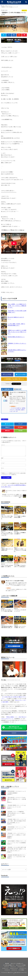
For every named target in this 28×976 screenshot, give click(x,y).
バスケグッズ (6, 966)
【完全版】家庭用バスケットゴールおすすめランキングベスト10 (16, 806)
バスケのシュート (5, 968)
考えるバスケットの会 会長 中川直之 (15, 580)
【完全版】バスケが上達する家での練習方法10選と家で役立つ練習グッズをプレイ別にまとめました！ (16, 849)
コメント (3, 445)
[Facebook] (6, 401)
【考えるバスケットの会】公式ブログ (14, 972)
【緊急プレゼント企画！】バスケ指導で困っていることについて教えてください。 (17, 332)
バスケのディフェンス (14, 968)
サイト (2, 468)
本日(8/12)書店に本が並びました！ (16, 336)
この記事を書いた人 (7, 389)
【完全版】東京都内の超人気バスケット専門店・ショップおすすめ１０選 (16, 855)
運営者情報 (7, 963)
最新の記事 (18, 389)
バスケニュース (13, 966)
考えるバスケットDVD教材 (20, 965)
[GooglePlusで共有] (19, 34)
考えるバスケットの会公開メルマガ (17, 963)
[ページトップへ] (14, 958)
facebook (14, 732)
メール (3, 463)
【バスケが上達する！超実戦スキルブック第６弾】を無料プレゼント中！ (17, 409)
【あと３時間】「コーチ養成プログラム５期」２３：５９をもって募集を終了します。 (17, 305)
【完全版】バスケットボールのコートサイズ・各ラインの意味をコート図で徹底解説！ (16, 835)
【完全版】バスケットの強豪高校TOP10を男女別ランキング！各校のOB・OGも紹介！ (16, 813)
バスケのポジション (22, 968)
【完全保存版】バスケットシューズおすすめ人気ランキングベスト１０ (16, 827)
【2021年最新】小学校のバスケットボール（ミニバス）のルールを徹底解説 (16, 841)
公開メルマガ (5, 419)
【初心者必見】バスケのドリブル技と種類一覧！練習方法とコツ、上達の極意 (16, 799)
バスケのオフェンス (20, 966)
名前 (2, 458)
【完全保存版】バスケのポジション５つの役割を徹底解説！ (16, 792)
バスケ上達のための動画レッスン (8, 965)
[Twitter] (4, 401)
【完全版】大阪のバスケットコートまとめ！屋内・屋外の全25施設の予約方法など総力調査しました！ (16, 821)
